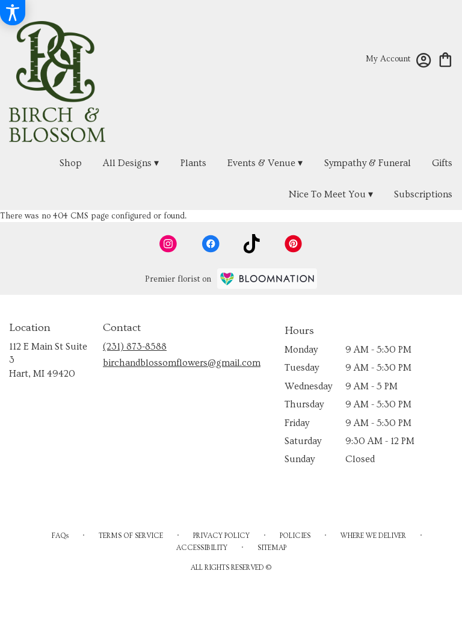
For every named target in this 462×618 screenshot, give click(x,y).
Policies (295, 536)
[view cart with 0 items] (445, 58)
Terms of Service (131, 536)
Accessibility (201, 548)
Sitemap (271, 548)
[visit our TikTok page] (252, 243)
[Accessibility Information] (12, 12)
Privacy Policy (221, 536)
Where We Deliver (373, 536)
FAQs (60, 536)
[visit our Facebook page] (210, 244)
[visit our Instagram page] (168, 244)
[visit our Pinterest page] (293, 244)
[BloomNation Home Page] (267, 278)
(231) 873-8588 (135, 346)
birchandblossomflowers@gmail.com (181, 362)
